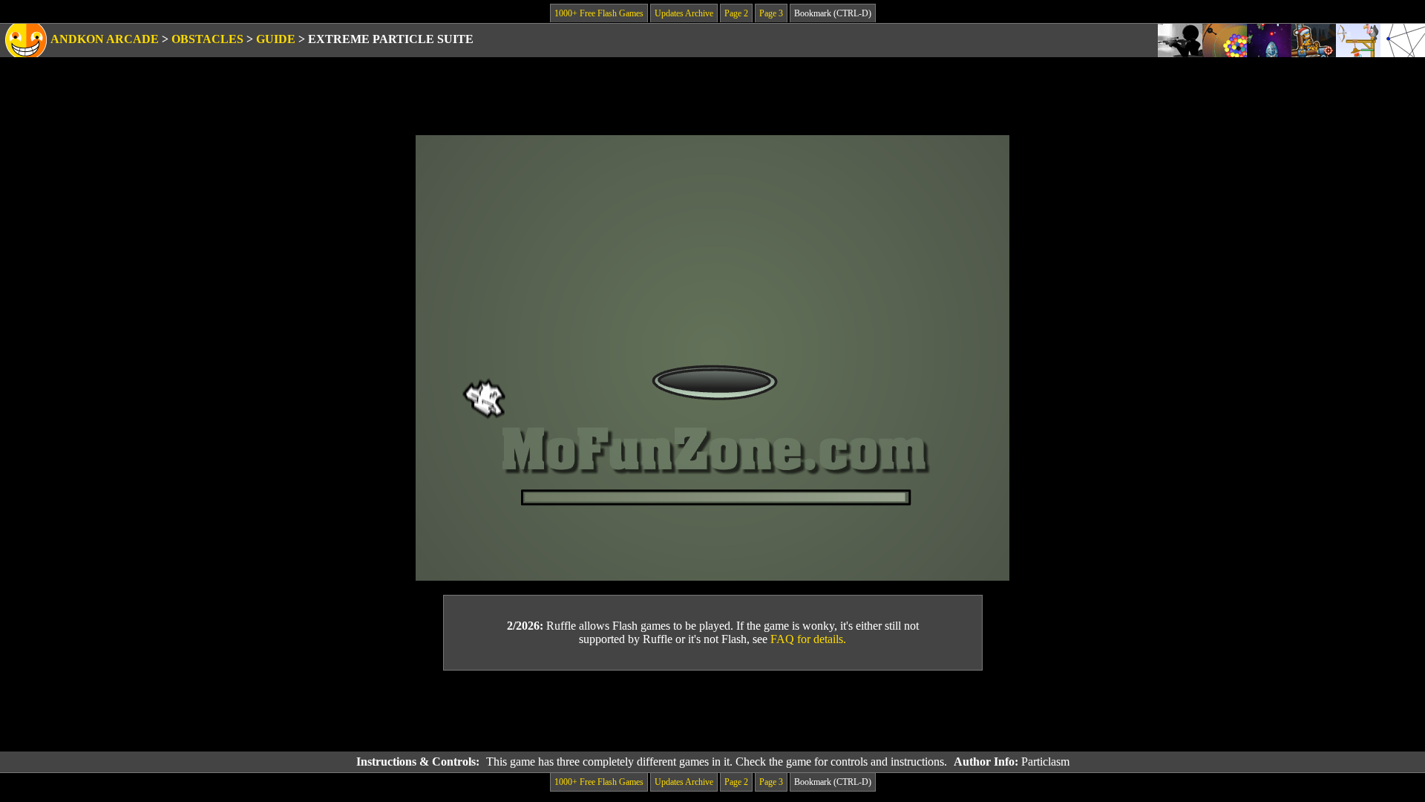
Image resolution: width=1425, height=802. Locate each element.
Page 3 (771, 13)
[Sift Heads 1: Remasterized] (1180, 40)
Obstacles (207, 39)
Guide (275, 39)
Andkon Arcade (104, 39)
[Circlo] (1224, 40)
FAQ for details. (808, 639)
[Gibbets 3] (1358, 40)
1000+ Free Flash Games (598, 13)
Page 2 (736, 13)
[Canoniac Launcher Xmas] (1313, 40)
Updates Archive (684, 13)
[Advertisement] (712, 711)
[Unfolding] (1402, 40)
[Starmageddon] (1269, 40)
